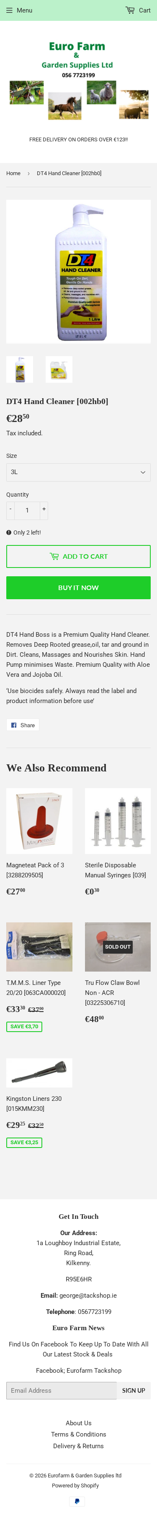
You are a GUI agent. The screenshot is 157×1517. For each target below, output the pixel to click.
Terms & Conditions (78, 1434)
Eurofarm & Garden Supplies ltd (84, 1475)
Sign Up (133, 1390)
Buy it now (78, 587)
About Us (79, 1423)
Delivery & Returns (78, 1446)
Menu (24, 10)
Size (11, 455)
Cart (144, 10)
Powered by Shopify (75, 1485)
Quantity (17, 494)
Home (13, 173)
